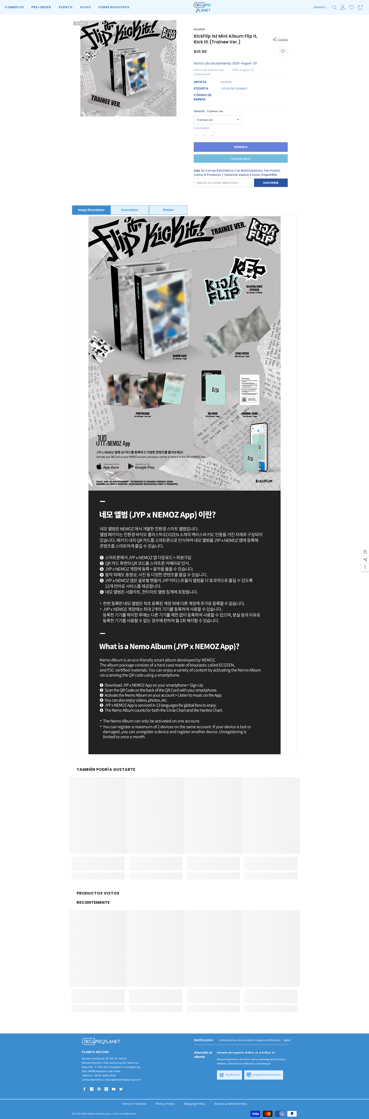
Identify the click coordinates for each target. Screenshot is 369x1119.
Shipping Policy (194, 1104)
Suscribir (271, 183)
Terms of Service (134, 1104)
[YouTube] (113, 1089)
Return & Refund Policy (230, 1104)
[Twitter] (120, 1089)
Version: (209, 111)
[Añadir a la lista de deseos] (283, 51)
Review (168, 210)
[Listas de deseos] (351, 7)
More (287, 1040)
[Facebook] (84, 1089)
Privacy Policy (165, 1104)
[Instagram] (91, 1089)
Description (129, 210)
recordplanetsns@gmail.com (123, 1079)
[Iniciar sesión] (343, 7)
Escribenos (232, 1075)
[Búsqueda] (334, 7)
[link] (98, 865)
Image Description (91, 210)
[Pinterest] (98, 1089)
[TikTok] (106, 1089)
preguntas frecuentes (266, 1075)
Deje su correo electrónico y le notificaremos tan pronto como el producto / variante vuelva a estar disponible (237, 173)
